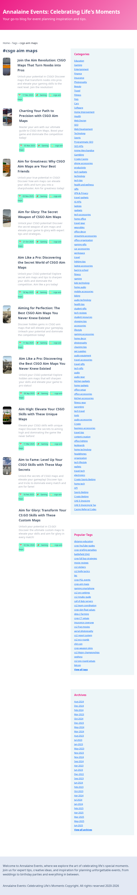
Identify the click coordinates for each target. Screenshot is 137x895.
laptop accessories (83, 265)
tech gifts (78, 368)
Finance (78, 73)
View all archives (83, 829)
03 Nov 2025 (27, 145)
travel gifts (79, 364)
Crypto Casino (81, 159)
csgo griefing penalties (85, 549)
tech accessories (82, 214)
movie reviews (81, 562)
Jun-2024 (78, 782)
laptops (78, 206)
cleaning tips (80, 347)
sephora (78, 656)
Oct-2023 (78, 791)
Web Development (83, 129)
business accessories (84, 428)
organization (80, 458)
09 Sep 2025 (27, 393)
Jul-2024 (78, 799)
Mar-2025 (79, 816)
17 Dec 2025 (25, 95)
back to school (81, 270)
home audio (80, 287)
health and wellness (84, 184)
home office (80, 218)
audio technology (82, 300)
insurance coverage (84, 622)
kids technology (82, 282)
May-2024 (79, 727)
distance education (83, 541)
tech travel (79, 411)
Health (77, 116)
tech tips (78, 180)
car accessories (82, 248)
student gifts (80, 308)
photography (80, 342)
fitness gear (80, 402)
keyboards (79, 445)
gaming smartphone (84, 588)
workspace (79, 253)
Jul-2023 (78, 740)
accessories (80, 325)
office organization (83, 240)
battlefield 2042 (82, 554)
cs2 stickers (80, 567)
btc (75, 575)
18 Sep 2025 (26, 292)
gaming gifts (80, 244)
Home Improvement (84, 112)
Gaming (41, 95)
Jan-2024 (78, 804)
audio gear (79, 376)
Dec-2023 (79, 722)
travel (77, 257)
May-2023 (79, 748)
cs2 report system (83, 635)
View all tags (81, 669)
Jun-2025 (78, 825)
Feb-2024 (78, 710)
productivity (80, 167)
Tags (14, 43)
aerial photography (83, 631)
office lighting (81, 441)
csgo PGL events (82, 579)
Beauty (77, 86)
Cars (76, 103)
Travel (77, 90)
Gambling (79, 154)
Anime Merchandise (84, 150)
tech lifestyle (80, 462)
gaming (78, 278)
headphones (80, 453)
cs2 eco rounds (81, 639)
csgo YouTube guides (84, 545)
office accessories (83, 394)
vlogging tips (80, 321)
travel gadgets (81, 197)
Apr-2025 (78, 812)
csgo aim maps (81, 584)
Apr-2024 (78, 795)
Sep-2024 (79, 761)
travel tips (79, 432)
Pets (76, 99)
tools (76, 415)
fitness (77, 274)
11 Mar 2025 (26, 444)
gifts (76, 188)
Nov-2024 (79, 757)
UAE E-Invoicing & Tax (85, 505)
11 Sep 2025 (26, 343)
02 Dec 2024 (27, 545)
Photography (80, 82)
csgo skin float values (84, 609)
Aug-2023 (79, 735)
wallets (77, 466)
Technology (79, 133)
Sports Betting (81, 492)
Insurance (79, 77)
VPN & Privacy (81, 193)
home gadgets (81, 385)
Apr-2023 (78, 765)
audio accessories (83, 419)
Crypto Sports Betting (84, 479)
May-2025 (79, 821)
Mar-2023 (79, 714)
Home (6, 43)
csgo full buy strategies (85, 558)
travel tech (79, 470)
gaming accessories (84, 334)
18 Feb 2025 (26, 494)
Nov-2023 (79, 752)
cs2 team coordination (85, 605)
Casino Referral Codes (85, 509)
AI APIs (77, 201)
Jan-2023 (78, 744)
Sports (77, 137)
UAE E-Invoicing (82, 500)
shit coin (78, 643)
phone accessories (83, 163)
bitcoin (77, 665)
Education (79, 60)
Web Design (80, 120)
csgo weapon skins (83, 648)
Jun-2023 (78, 769)
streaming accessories (85, 235)
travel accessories (83, 359)
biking (77, 295)
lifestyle (78, 329)
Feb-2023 (78, 787)
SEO (76, 124)
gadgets (78, 210)
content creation (82, 436)
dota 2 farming (81, 614)
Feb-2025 (78, 808)
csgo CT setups (81, 618)
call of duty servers (83, 601)
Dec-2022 (79, 774)
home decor (80, 338)
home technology (82, 449)
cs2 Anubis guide (82, 596)
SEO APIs (78, 146)
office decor (80, 231)
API (76, 488)
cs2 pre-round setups (84, 661)
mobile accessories (83, 291)
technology (79, 176)
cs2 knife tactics (82, 571)
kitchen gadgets (82, 381)
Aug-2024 (79, 701)
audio (77, 372)
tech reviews (80, 312)
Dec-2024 (79, 705)
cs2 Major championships (87, 652)
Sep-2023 (79, 778)
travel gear (79, 223)
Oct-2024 (78, 718)
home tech (79, 483)
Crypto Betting (81, 496)
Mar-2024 (79, 731)
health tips (79, 304)
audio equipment (82, 355)
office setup (80, 389)
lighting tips (80, 261)
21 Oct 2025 (26, 241)
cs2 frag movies (82, 626)
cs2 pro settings (82, 592)
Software (78, 107)
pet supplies (80, 351)
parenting (79, 406)
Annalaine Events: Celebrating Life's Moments (61, 11)
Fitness (77, 94)
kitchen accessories (84, 398)
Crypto (77, 423)
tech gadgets (80, 171)
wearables (79, 227)
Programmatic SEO (83, 141)
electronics (79, 475)
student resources (83, 317)
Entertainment (81, 69)
